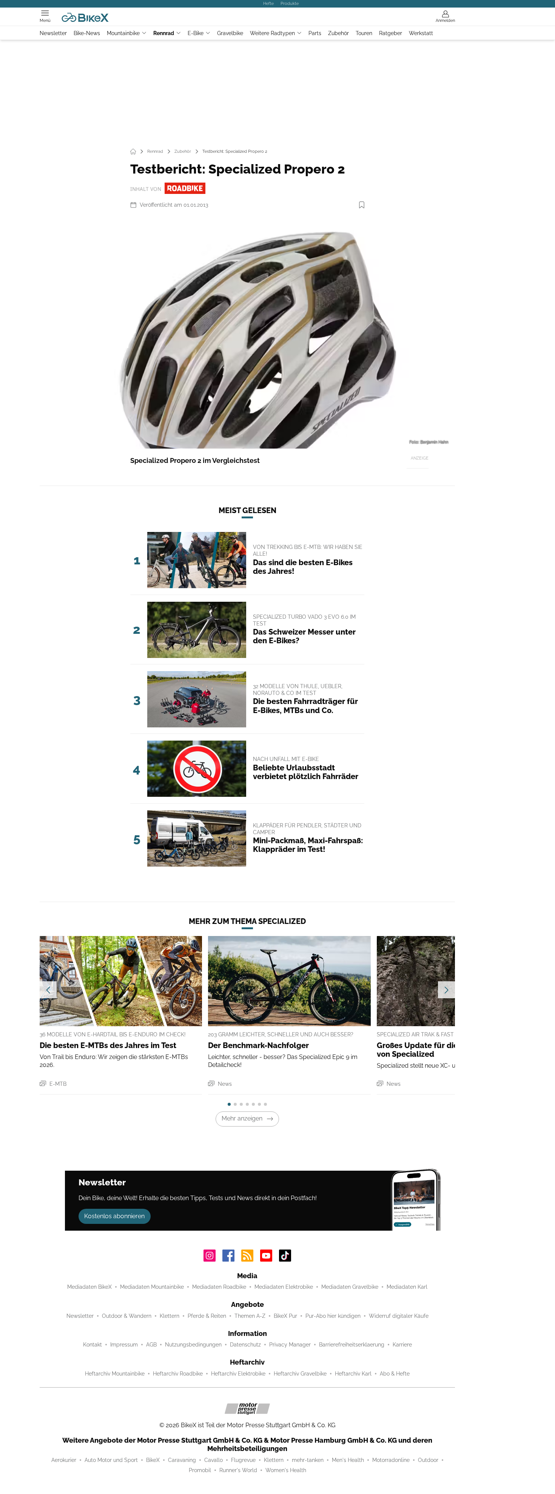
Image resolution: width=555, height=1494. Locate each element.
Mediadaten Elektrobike (283, 1287)
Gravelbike (230, 33)
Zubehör (338, 33)
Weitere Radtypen (272, 33)
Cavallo (213, 1460)
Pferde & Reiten (207, 1316)
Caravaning (182, 1460)
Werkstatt (421, 33)
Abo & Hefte (395, 1374)
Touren (364, 33)
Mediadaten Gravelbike (349, 1287)
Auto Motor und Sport (111, 1460)
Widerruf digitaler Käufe (399, 1316)
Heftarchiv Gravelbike (300, 1374)
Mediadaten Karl (407, 1287)
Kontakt (92, 1345)
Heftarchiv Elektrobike (238, 1374)
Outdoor (428, 1460)
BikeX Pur (285, 1316)
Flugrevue (243, 1460)
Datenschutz (245, 1345)
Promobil (200, 1470)
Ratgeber (390, 33)
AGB (151, 1345)
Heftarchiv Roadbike (178, 1374)
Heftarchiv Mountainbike (115, 1374)
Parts (314, 33)
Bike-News (87, 33)
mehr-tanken (308, 1460)
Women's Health (285, 1470)
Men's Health (348, 1460)
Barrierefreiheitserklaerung (351, 1345)
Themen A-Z (249, 1316)
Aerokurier (63, 1460)
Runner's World (238, 1470)
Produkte (290, 3)
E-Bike (196, 33)
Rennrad (163, 33)
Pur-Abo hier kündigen (333, 1316)
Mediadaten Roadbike (219, 1287)
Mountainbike (123, 33)
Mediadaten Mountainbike (152, 1287)
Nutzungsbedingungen (193, 1345)
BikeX (153, 1460)
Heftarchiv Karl (353, 1374)
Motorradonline (391, 1460)
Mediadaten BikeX (89, 1287)
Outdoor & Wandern (126, 1316)
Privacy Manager (290, 1345)
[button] (247, 332)
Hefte (268, 3)
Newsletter (53, 33)
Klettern (169, 1316)
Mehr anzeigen (242, 1118)
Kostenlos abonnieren (114, 1216)
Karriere (402, 1345)
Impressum (124, 1345)
